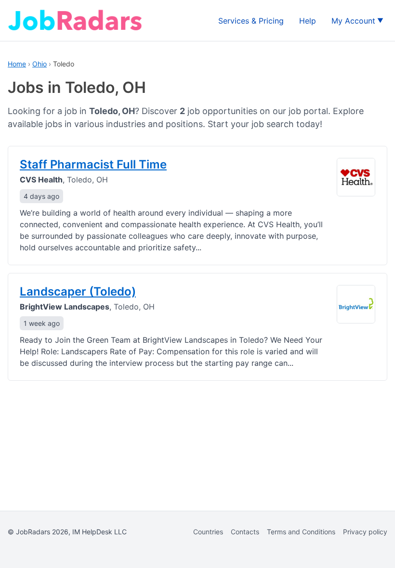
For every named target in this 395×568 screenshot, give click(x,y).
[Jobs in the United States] (75, 20)
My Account (353, 21)
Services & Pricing (251, 21)
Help (307, 21)
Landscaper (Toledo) (78, 291)
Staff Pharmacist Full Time (93, 164)
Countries (208, 532)
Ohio (39, 64)
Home (17, 64)
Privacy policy (365, 532)
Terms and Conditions (301, 532)
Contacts (245, 532)
